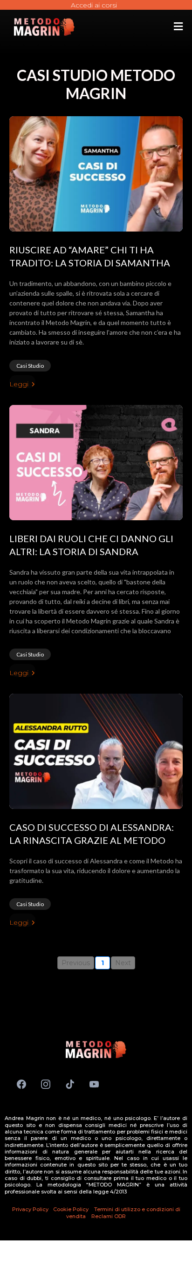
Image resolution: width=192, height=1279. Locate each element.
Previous (76, 963)
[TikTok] (70, 1084)
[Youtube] (94, 1084)
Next (123, 963)
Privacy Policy (30, 1209)
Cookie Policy (71, 1209)
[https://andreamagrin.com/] (44, 26)
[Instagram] (46, 1084)
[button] (178, 27)
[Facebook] (21, 1084)
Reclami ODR (108, 1216)
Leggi (18, 384)
